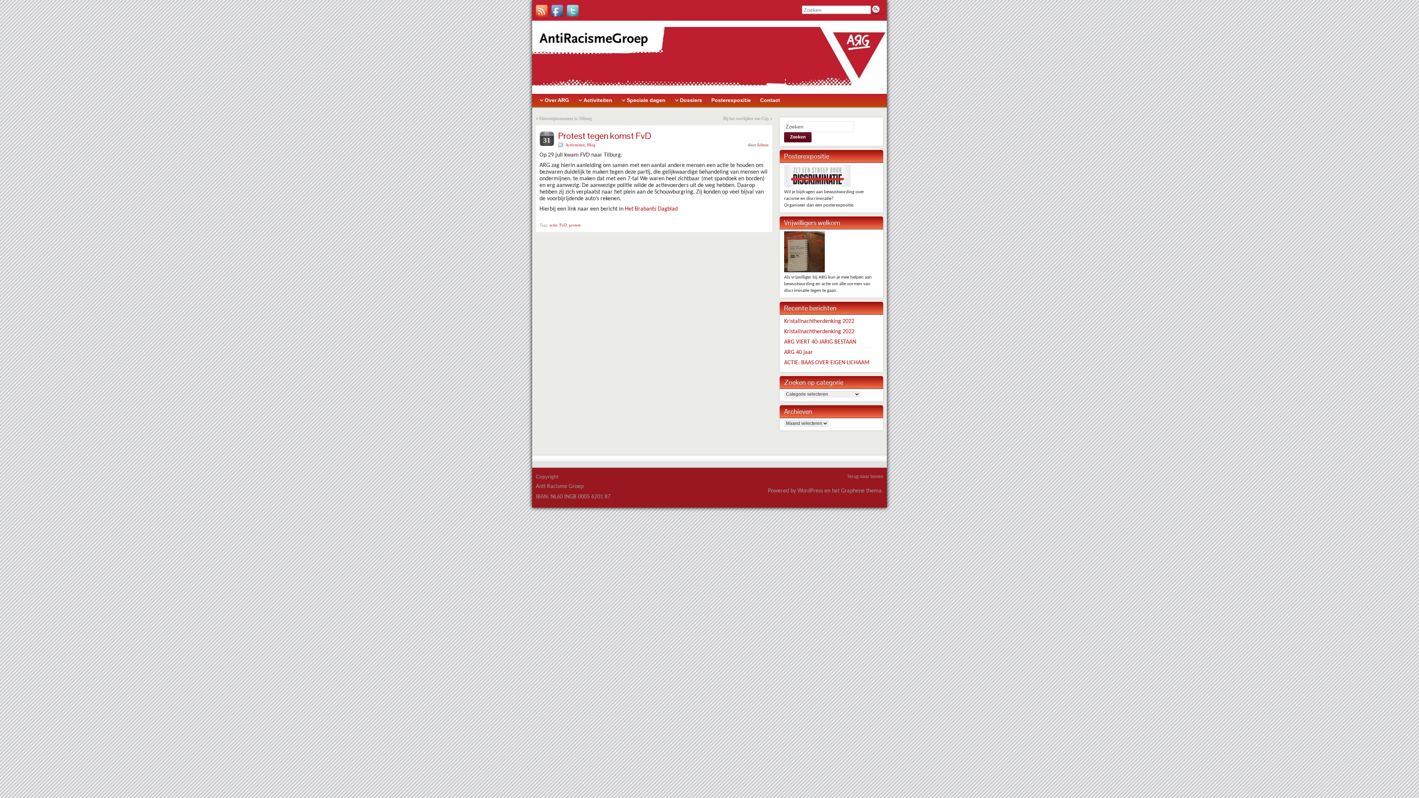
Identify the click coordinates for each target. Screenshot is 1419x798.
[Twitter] (573, 11)
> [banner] (533, 24)
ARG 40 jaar (798, 352)
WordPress (810, 491)
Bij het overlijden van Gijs (746, 118)
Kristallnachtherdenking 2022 (819, 321)
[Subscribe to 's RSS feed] (542, 11)
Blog (591, 145)
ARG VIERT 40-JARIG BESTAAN (820, 342)
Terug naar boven (865, 477)
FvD (563, 225)
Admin (763, 145)
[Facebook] (557, 11)
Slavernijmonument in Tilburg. (566, 118)
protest (575, 225)
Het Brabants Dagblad (651, 209)
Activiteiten (575, 145)
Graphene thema (861, 491)
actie (553, 225)
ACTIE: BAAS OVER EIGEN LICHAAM (827, 363)
